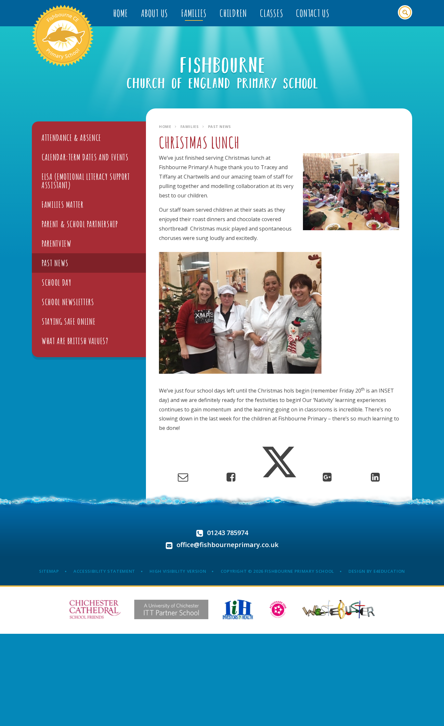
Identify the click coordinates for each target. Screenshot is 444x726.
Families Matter (63, 204)
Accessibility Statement (104, 571)
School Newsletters (68, 302)
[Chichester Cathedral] (95, 609)
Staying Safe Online (68, 321)
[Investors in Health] (237, 609)
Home (165, 126)
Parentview (57, 243)
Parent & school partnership (80, 224)
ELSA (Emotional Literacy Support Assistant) (86, 180)
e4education (389, 571)
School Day (57, 282)
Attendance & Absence (71, 137)
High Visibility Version (178, 571)
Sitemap (49, 571)
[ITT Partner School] (171, 609)
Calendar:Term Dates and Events (85, 157)
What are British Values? (75, 341)
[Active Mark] (278, 609)
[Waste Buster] (338, 609)
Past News (219, 126)
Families (189, 126)
